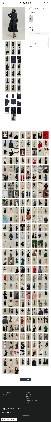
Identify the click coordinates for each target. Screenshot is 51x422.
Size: (30, 23)
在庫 (30, 29)
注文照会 (28, 392)
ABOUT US (28, 404)
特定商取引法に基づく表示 (31, 400)
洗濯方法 (32, 46)
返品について (29, 394)
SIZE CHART (33, 43)
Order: (31, 27)
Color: (31, 15)
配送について (29, 396)
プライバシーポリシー (30, 398)
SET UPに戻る (26, 379)
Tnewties (25, 3)
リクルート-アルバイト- (31, 402)
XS (30, 25)
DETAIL (31, 38)
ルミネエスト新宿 (6, 392)
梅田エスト (4, 394)
